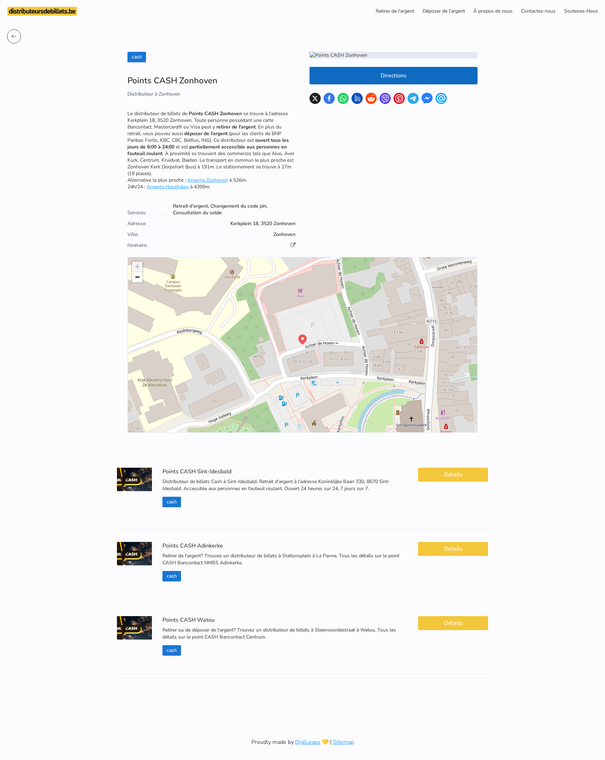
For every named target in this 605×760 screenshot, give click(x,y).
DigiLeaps (307, 742)
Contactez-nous (538, 11)
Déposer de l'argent (444, 11)
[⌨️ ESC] (14, 36)
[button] (302, 339)
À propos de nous (493, 11)
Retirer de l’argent (395, 11)
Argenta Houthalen (168, 186)
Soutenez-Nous (581, 11)
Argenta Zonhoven (207, 180)
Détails (453, 475)
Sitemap (343, 742)
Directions (393, 75)
